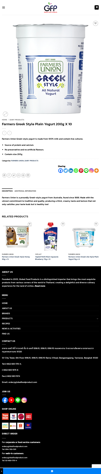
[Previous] (2, 243)
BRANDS (6, 313)
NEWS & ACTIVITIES (11, 328)
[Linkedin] (71, 170)
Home (4, 119)
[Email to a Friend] (18, 175)
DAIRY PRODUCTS (17, 119)
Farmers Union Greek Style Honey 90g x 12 (16, 258)
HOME (5, 303)
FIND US (6, 333)
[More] (96, 170)
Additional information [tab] (25, 191)
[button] (3, 7)
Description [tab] (7, 191)
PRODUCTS (7, 318)
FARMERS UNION (17, 160)
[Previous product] (9, 133)
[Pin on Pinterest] (23, 175)
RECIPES (6, 323)
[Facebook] (60, 170)
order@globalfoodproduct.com (14, 446)
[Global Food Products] (50, 7)
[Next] (99, 243)
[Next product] (4, 133)
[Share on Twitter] (14, 175)
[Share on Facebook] (9, 175)
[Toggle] (97, 318)
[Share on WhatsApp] (4, 175)
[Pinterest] (81, 170)
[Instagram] (91, 170)
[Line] (86, 170)
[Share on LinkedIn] (28, 175)
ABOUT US (7, 308)
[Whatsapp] (76, 170)
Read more (40, 285)
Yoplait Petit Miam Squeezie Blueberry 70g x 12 (46, 258)
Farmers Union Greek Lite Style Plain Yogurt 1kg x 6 (83, 258)
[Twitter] (65, 170)
